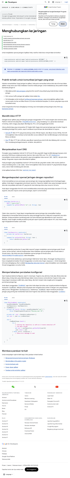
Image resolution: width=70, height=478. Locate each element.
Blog (3, 411)
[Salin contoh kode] (67, 58)
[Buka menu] (2, 2)
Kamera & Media (29, 404)
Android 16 (5, 424)
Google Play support (52, 426)
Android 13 (5, 432)
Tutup (53, 24)
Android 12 (5, 434)
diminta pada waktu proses (34, 71)
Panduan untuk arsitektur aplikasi (15, 370)
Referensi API (28, 428)
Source (4, 405)
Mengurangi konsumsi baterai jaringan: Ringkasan (20, 358)
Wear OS (49, 398)
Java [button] (13, 196)
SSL (39, 96)
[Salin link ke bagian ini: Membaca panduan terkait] (29, 351)
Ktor (6, 140)
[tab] (6, 197)
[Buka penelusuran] (46, 2)
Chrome (4, 451)
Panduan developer (30, 425)
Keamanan (5, 403)
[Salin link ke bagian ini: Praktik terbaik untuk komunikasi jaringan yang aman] (55, 80)
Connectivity (27, 7)
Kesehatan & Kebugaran (31, 401)
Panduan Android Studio (31, 422)
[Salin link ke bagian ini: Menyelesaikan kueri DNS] (28, 150)
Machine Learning (29, 398)
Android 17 (5, 421)
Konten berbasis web (11, 364)
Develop (5, 7)
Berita (3, 408)
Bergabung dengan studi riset (55, 429)
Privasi (26, 406)
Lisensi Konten (48, 376)
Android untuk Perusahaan (9, 400)
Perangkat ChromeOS (53, 401)
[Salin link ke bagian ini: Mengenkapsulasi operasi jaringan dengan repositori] (55, 178)
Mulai (63, 24)
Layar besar (50, 396)
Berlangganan (31, 469)
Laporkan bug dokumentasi (54, 424)
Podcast (4, 414)
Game (26, 396)
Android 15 (5, 426)
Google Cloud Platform (8, 456)
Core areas (15, 7)
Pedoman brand (17, 465)
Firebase (4, 454)
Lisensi (9, 465)
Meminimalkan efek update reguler (15, 361)
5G (25, 409)
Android (4, 397)
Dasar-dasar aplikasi (11, 367)
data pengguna (21, 91)
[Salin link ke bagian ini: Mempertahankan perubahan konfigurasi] (44, 272)
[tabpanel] (35, 204)
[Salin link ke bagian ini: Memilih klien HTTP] (22, 116)
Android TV (50, 406)
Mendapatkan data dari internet (35, 263)
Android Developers (7, 24)
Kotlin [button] (6, 196)
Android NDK (28, 433)
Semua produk (6, 459)
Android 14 (5, 429)
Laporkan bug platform (53, 421)
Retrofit (7, 133)
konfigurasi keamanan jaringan (34, 99)
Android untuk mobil (52, 404)
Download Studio (29, 431)
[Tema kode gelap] (65, 58)
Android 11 (5, 437)
